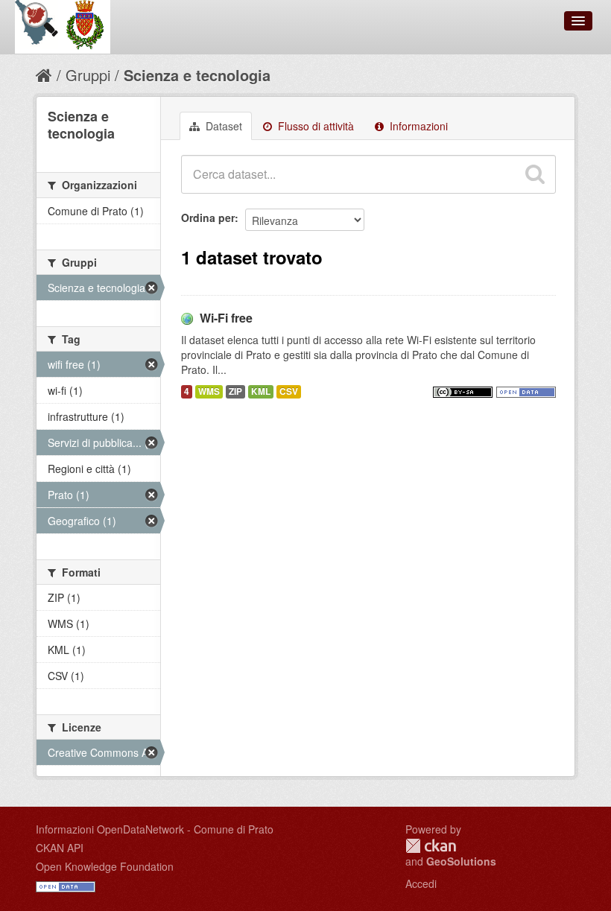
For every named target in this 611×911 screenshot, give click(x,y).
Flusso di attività (314, 125)
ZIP (235, 391)
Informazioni (417, 125)
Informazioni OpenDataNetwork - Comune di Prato (154, 829)
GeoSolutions (461, 861)
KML (260, 391)
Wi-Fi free (226, 317)
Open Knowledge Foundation (105, 866)
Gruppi (88, 75)
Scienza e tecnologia (197, 75)
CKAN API (59, 847)
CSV (288, 391)
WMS (209, 391)
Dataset (222, 125)
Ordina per (208, 217)
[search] (535, 174)
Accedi (421, 883)
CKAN (430, 846)
